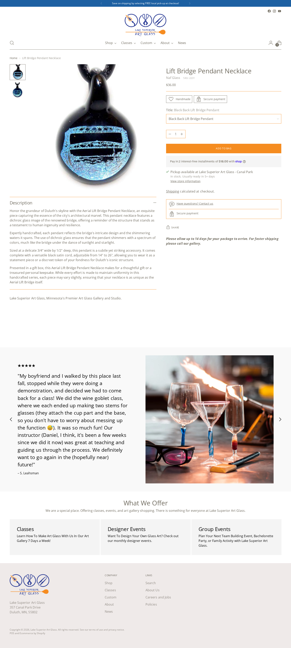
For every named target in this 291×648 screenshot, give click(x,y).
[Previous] (101, 3)
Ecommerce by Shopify (32, 633)
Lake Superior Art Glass (43, 629)
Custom (110, 597)
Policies (151, 604)
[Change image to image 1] (18, 72)
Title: (192, 110)
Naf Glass (173, 78)
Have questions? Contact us (195, 204)
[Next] (189, 3)
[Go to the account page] (271, 43)
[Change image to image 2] (18, 90)
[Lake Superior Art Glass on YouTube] (279, 11)
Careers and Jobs (158, 597)
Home (13, 58)
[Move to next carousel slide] (278, 333)
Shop (108, 583)
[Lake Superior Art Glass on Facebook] (269, 11)
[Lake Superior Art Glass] (145, 25)
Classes (110, 590)
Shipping (172, 191)
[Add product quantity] (181, 134)
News (109, 611)
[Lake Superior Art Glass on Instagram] (274, 11)
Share (175, 227)
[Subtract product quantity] (169, 134)
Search (151, 583)
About (109, 604)
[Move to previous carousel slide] (269, 334)
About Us (153, 590)
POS (12, 633)
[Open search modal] (12, 43)
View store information (185, 181)
